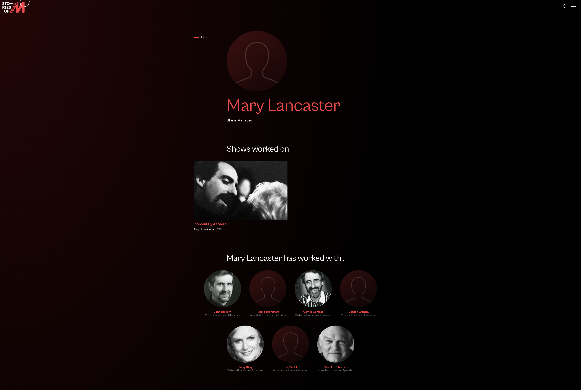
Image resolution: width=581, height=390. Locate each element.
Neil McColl (290, 367)
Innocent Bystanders (210, 224)
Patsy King (245, 367)
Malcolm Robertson (336, 367)
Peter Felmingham (268, 311)
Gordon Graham (358, 311)
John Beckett (222, 311)
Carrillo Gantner (313, 311)
